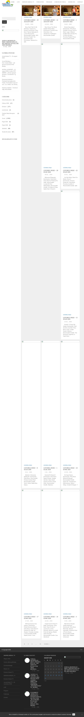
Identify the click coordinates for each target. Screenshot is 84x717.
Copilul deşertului (67, 625)
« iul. (45, 680)
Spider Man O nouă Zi (49, 189)
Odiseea (69, 331)
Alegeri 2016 (7, 658)
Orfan (45, 483)
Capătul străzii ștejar (49, 28)
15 (59, 669)
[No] (82, 714)
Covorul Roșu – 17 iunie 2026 (31, 617)
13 (53, 669)
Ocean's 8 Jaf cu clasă (50, 481)
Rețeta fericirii (28, 635)
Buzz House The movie (51, 27)
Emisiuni (4, 106)
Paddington (53, 33)
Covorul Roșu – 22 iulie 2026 (70, 171)
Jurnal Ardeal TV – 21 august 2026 (9, 57)
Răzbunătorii (47, 185)
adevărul (27, 475)
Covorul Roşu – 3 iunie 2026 (70, 617)
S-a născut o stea (53, 187)
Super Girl (65, 481)
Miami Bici (65, 628)
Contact (80, 2)
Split (76, 185)
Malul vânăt (51, 480)
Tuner (33, 635)
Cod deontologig (8, 665)
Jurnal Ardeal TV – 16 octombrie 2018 (9, 683)
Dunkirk (66, 324)
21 (56, 672)
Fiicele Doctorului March (30, 627)
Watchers (50, 484)
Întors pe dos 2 (51, 627)
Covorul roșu (28, 17)
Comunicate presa (60, 2)
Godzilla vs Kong (67, 30)
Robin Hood (66, 635)
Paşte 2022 (5, 121)
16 (61, 669)
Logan (68, 32)
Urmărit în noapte (71, 484)
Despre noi (71, 2)
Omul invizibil (34, 478)
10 (45, 669)
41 (40, 644)
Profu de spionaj (48, 632)
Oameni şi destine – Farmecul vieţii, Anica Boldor (10, 88)
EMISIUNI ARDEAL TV (9, 675)
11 (48, 669)
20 (53, 672)
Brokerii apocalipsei (69, 27)
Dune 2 (69, 179)
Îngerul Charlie (47, 478)
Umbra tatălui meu (32, 483)
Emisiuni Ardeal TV (28, 2)
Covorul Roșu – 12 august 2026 (51, 20)
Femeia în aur (54, 30)
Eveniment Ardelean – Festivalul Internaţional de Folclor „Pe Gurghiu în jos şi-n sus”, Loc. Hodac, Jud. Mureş (10, 82)
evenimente (31, 30)
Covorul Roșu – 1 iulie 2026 (50, 468)
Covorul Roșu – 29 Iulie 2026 (51, 171)
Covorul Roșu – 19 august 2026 (31, 20)
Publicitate (40, 2)
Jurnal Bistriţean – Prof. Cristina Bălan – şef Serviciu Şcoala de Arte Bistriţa (8, 64)
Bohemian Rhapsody (50, 177)
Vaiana (25, 484)
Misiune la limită (53, 630)
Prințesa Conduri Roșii (30, 480)
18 (48, 672)
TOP (81, 649)
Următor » (46, 644)
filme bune (46, 32)
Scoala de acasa (6, 131)
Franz (67, 329)
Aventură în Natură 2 (50, 475)
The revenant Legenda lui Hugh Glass (70, 334)
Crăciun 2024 (5, 103)
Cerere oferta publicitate (10, 662)
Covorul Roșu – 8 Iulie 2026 (31, 468)
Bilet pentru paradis (69, 623)
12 (51, 669)
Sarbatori (4, 128)
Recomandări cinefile (29, 35)
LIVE (18, 2)
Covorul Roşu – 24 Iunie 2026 (70, 468)
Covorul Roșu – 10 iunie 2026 (51, 617)
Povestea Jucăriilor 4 (68, 184)
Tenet (25, 483)
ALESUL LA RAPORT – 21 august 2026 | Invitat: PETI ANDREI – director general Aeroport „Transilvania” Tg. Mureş (9, 73)
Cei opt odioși (68, 177)
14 (56, 669)
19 (51, 672)
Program (49, 2)
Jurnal (3, 118)
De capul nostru (68, 475)
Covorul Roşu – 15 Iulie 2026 (70, 318)
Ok (73, 714)
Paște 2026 (5, 125)
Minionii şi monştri (68, 478)
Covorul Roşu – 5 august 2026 (70, 20)
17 (45, 672)
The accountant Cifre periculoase (29, 38)
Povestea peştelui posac (69, 37)
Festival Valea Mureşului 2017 (8, 114)
